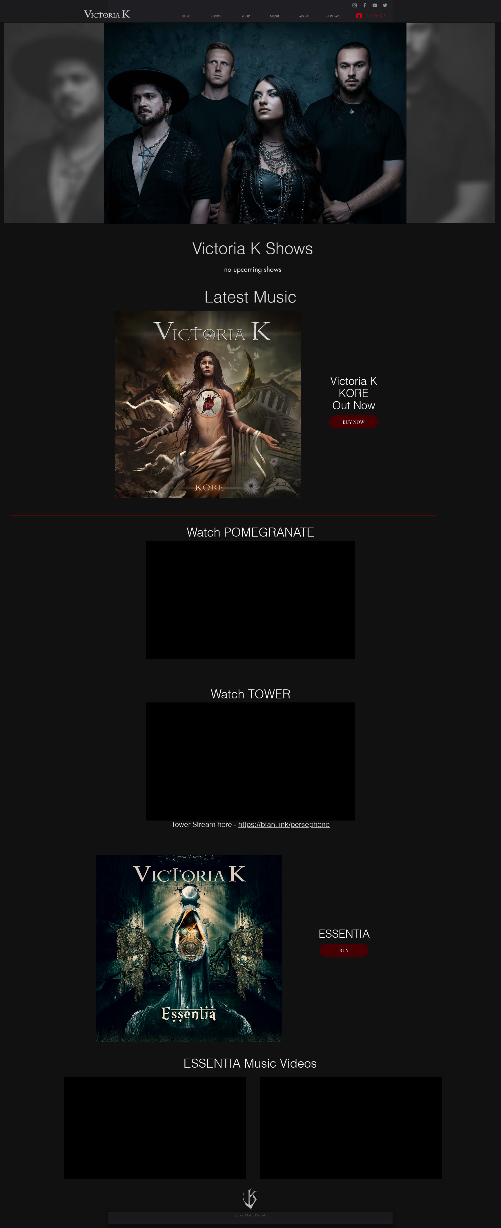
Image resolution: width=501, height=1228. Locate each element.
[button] (383, 15)
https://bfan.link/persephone (284, 824)
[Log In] (357, 16)
